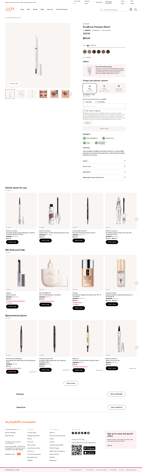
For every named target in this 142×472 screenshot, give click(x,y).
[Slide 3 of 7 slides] (32, 94)
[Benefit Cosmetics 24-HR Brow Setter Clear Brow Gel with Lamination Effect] (121, 216)
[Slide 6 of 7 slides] (65, 94)
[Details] (104, 161)
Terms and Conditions (95, 119)
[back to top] (136, 466)
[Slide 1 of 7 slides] (10, 94)
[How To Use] (104, 166)
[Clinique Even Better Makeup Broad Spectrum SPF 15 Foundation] (87, 280)
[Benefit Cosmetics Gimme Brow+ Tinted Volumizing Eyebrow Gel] (54, 215)
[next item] (70, 94)
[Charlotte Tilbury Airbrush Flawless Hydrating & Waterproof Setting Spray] (121, 278)
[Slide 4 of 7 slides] (43, 94)
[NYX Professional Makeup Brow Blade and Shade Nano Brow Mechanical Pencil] (21, 344)
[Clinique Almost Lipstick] (21, 279)
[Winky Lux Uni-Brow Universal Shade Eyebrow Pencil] (87, 344)
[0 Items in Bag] (135, 9)
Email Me (101, 102)
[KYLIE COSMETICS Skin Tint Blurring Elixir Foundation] (54, 278)
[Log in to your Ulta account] (131, 9)
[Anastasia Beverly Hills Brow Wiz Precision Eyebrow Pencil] (87, 215)
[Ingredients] (104, 172)
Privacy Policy (117, 119)
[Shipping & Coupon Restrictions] (104, 177)
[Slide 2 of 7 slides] (21, 94)
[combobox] (104, 46)
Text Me (89, 102)
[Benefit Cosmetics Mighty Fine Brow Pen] (121, 343)
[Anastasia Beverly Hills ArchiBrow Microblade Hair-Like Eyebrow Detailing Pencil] (54, 343)
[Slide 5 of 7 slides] (54, 94)
